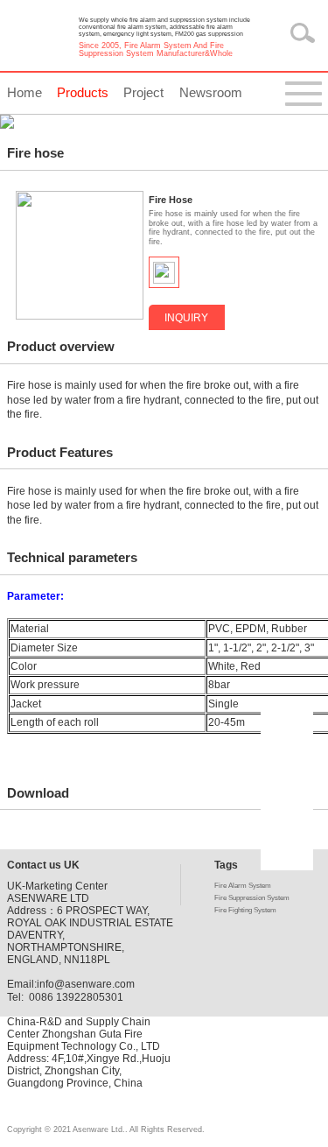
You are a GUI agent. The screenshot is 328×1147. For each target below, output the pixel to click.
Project (143, 92)
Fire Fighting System (245, 910)
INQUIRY (186, 317)
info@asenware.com (86, 984)
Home (24, 92)
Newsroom (210, 92)
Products (82, 92)
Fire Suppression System (252, 898)
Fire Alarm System (242, 886)
